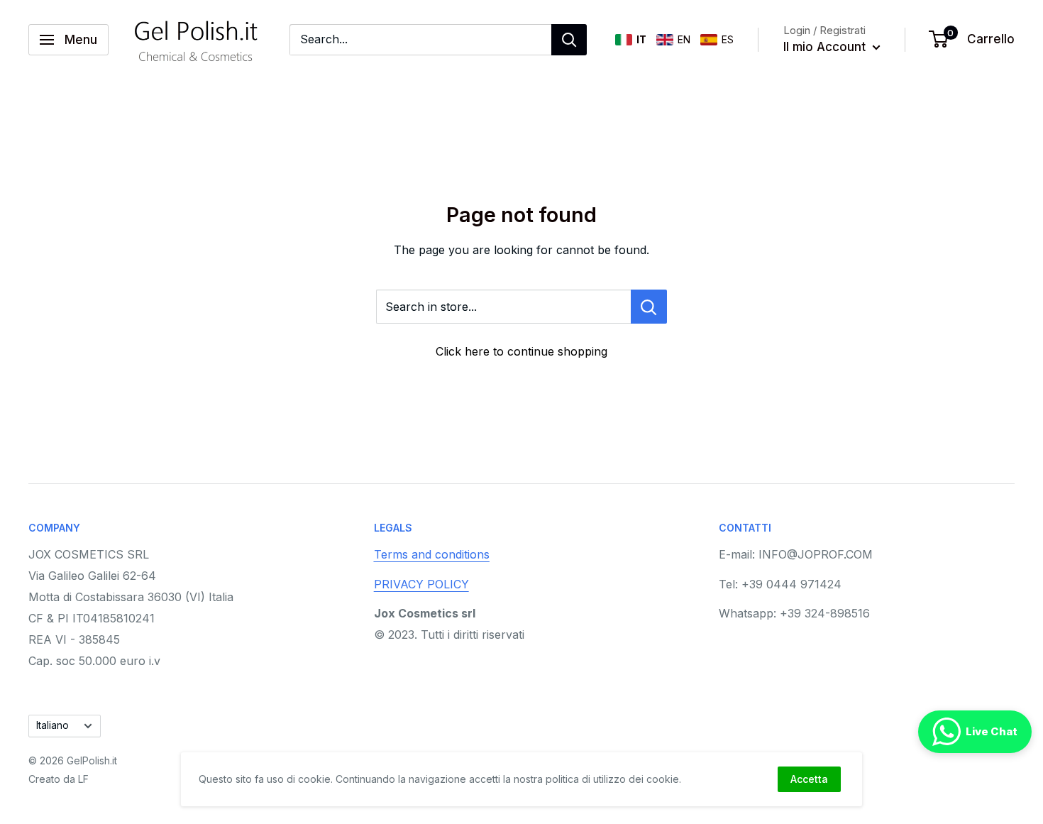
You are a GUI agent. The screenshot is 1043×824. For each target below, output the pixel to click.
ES (728, 39)
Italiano (52, 725)
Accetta (809, 779)
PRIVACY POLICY (421, 584)
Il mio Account (826, 47)
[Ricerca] (569, 39)
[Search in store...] (649, 307)
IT (641, 39)
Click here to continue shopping (521, 351)
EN (684, 39)
